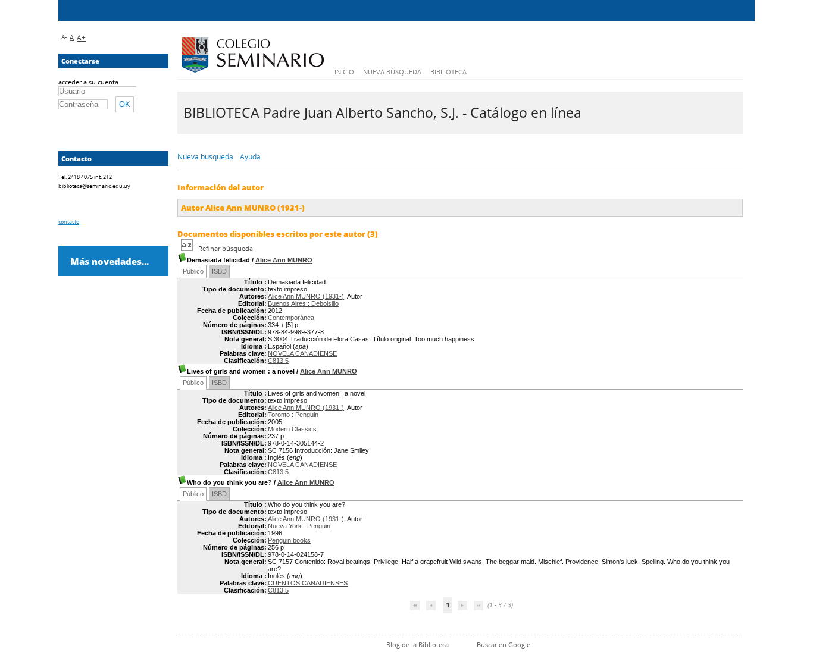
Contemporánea (291, 317)
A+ (81, 38)
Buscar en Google (503, 644)
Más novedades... (109, 261)
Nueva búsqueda (392, 71)
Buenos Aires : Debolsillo (303, 303)
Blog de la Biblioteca (417, 644)
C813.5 (278, 360)
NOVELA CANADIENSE (302, 353)
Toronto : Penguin (293, 414)
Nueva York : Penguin (299, 525)
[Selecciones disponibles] (188, 248)
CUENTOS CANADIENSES (308, 583)
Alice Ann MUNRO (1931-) (306, 296)
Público (193, 271)
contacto (68, 221)
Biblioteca (448, 71)
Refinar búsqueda (225, 248)
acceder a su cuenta (88, 81)
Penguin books (289, 540)
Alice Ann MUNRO (283, 260)
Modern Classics (292, 428)
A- (64, 37)
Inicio (344, 71)
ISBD (219, 271)
